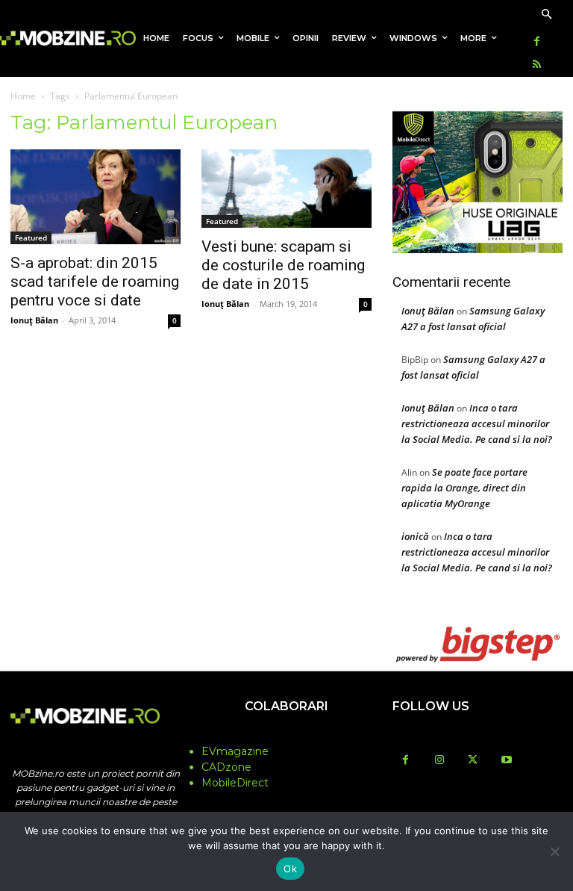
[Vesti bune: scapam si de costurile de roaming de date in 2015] (286, 188)
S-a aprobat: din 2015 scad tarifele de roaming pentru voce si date (94, 281)
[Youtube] (506, 761)
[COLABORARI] (286, 735)
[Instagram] (439, 761)
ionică (415, 536)
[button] (546, 15)
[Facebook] (537, 42)
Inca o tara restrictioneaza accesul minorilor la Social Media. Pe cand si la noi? (476, 423)
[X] (473, 761)
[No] (554, 851)
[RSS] (537, 65)
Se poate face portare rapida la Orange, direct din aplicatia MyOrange (464, 487)
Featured (31, 237)
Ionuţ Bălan (34, 320)
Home (23, 96)
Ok (290, 869)
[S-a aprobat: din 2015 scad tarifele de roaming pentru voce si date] (95, 197)
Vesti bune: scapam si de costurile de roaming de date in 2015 (283, 265)
